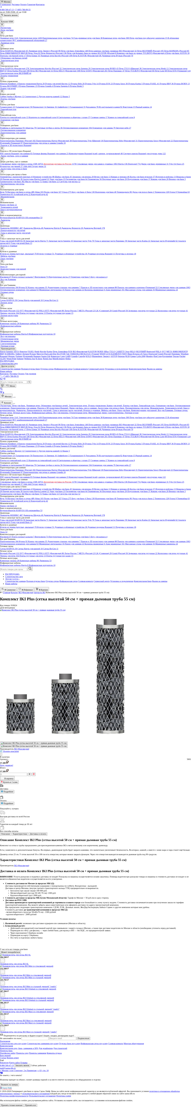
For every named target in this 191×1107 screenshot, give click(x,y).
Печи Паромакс (116, 71)
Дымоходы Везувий (94, 228)
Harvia (122, 164)
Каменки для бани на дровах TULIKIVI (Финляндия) (141, 53)
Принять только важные (11, 1105)
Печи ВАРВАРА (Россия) (176, 51)
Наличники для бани (105, 192)
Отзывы (23, 1062)
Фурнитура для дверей (11, 166)
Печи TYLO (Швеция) (130, 68)
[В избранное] (1, 754)
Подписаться (83, 1038)
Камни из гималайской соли (121, 117)
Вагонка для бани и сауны (20, 192)
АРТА (57, 164)
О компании (5, 4)
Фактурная (129, 107)
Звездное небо (123, 128)
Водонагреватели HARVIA (13, 217)
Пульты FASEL (151, 84)
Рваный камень (144, 107)
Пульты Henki (77, 86)
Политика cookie (63, 1096)
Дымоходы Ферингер (72, 228)
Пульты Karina (135, 84)
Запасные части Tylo (83, 241)
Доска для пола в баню (143, 192)
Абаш (39, 192)
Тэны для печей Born (21, 243)
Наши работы (11, 584)
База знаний (5, 1055)
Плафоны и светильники (12, 128)
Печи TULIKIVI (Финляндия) (139, 71)
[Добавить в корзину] (2, 961)
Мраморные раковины (166, 290)
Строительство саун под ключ (13, 1043)
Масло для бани (33, 181)
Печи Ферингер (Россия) (53, 53)
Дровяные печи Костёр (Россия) (56, 56)
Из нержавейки (34, 217)
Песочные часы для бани (114, 179)
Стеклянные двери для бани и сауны (18, 164)
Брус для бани (79, 192)
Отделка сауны (52, 581)
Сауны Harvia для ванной (30, 300)
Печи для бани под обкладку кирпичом (148, 38)
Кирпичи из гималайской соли (43, 117)
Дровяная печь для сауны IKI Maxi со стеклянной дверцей (26, 1020)
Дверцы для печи (9, 313)
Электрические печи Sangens (76, 68)
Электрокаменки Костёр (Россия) (45, 68)
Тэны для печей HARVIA (12, 241)
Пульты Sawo (120, 84)
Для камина (91, 107)
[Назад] (1, 592)
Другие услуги (12, 579)
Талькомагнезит (23, 107)
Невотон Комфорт (9, 84)
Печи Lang (161, 71)
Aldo (27, 166)
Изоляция (5, 277)
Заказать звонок (10, 15)
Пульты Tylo (91, 84)
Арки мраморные (115, 290)
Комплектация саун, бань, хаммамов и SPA (19, 1048)
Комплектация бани (143, 581)
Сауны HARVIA (8, 300)
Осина (173, 192)
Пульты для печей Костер (57, 84)
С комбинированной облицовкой (31, 40)
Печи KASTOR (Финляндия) (87, 56)
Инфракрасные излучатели (42, 334)
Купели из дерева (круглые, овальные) (18, 254)
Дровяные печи (9, 38)
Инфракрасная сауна (68, 581)
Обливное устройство (43, 177)
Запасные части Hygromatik (164, 241)
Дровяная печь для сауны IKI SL (14, 964)
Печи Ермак (33, 56)
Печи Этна (34, 53)
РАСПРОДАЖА (12, 574)
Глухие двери (39, 166)
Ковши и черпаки (120, 177)
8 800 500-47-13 (7, 10)
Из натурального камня (110, 107)
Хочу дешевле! (6, 765)
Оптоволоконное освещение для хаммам (19, 290)
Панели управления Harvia (31, 84)
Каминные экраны (9, 323)
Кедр (3, 192)
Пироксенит (39, 107)
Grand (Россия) (120, 311)
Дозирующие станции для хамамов (64, 287)
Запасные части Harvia (37, 241)
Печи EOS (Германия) (178, 71)
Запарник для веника (83, 177)
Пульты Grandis (45, 86)
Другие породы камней (50, 96)
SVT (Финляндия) (29, 311)
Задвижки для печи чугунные (142, 311)
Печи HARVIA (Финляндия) (14, 51)
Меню (12, 386)
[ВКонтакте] (1, 1073)
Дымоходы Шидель (33, 228)
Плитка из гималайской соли (14, 117)
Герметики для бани (80, 277)
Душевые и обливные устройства (71, 254)
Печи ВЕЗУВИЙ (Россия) (150, 51)
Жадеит (19, 96)
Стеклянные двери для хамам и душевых (97, 164)
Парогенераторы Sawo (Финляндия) (155, 141)
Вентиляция (41, 277)
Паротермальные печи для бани (57, 38)
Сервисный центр (102, 581)
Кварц (66, 96)
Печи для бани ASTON (177, 53)
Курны (23, 287)
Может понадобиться (10, 952)
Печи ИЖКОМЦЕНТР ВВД (14, 53)
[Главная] (2, 386)
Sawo (180, 164)
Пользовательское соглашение (42, 1096)
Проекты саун (22, 1053)
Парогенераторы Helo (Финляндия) (121, 141)
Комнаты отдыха (54, 1053)
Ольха (66, 192)
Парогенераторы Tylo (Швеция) (87, 141)
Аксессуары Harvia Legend (36, 179)
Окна (3, 267)
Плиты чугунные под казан (59, 313)
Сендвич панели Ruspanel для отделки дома (144, 153)
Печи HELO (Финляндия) (66, 71)
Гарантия (31, 4)
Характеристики (20, 834)
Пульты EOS (106, 84)
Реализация (5, 1041)
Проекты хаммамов (37, 1053)
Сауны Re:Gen (50, 300)
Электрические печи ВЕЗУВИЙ (15, 73)
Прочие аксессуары (12, 179)
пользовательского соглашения (36, 1093)
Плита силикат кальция (23, 277)
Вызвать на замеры (9, 1085)
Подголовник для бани (138, 179)
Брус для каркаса (99, 277)
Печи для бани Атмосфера (74, 51)
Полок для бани (53, 192)
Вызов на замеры (159, 581)
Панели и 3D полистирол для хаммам (99, 287)
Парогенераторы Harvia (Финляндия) (54, 141)
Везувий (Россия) (9, 311)
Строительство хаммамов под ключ (42, 1043)
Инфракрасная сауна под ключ (94, 1043)
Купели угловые (45, 254)
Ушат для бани (57, 179)
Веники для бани (177, 179)
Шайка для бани (63, 177)
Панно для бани (8, 205)
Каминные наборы (29, 323)
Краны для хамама (37, 287)
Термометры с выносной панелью (16, 177)
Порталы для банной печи (13, 56)
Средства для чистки (69, 181)
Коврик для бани (159, 179)
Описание (5, 834)
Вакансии (4, 1062)
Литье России (71, 311)
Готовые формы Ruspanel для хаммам (50, 153)
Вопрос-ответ (13, 1058)
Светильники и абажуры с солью (74, 117)
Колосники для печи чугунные (173, 311)
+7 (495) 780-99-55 (22, 10)
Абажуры (30, 128)
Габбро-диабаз (7, 96)
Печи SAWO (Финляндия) (94, 71)
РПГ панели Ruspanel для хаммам (16, 153)
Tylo (172, 164)
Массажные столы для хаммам (140, 290)
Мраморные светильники (51, 290)
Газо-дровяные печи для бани (88, 38)
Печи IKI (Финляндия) (41, 71)
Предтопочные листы (59, 277)
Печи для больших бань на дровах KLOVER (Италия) (91, 53)
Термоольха (6, 194)
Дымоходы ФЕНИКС (11, 228)
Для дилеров (30, 374)
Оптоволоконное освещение (77, 128)
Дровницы (45, 323)
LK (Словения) (104, 311)
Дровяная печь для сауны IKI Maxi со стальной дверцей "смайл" (28, 1032)
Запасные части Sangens (61, 241)
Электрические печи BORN (104, 68)
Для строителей (60, 1048)
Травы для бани (50, 181)
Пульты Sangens (61, 86)
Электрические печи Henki (155, 68)
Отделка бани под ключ (69, 1043)
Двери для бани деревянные (155, 164)
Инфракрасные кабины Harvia (14, 334)
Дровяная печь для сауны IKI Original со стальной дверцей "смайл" (30, 1009)
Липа (90, 192)
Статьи (3, 1058)
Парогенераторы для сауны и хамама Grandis (44, 143)
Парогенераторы (9, 287)
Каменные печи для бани (116, 38)
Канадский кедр (39, 194)
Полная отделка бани (35, 581)
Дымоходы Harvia (52, 228)
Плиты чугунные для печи (32, 313)
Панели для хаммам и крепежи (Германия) (137, 287)
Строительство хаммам (15, 581)
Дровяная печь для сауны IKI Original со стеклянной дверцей (27, 998)
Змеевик (52, 107)
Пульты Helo (77, 84)
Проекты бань (6, 1051)
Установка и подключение (121, 581)
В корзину (9, 778)
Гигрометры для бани (76, 179)
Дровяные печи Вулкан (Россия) (117, 56)
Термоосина (162, 192)
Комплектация (6, 1046)
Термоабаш (183, 192)
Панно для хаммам (74, 290)
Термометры (95, 179)
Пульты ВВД (166, 84)
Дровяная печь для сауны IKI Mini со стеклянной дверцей (25, 975)
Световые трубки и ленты (49, 128)
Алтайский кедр (22, 194)
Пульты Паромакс (28, 86)
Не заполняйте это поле (11, 1038)
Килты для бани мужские (142, 177)
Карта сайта (14, 1062)
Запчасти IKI (39, 592)
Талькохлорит (7, 107)
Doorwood (134, 164)
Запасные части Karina (139, 241)
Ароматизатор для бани (12, 181)
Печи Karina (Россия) (18, 71)
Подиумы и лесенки (126, 254)
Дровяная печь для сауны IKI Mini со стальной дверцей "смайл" (28, 986)
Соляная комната (85, 581)
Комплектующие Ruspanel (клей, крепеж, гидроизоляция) (96, 153)
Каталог (7, 403)
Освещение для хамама (103, 128)
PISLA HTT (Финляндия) (51, 311)
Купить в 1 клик (10, 782)
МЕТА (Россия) (87, 311)
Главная (6, 592)
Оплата (23, 4)
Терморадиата (124, 192)
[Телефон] (1, 389)
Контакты (40, 4)
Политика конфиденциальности (14, 1096)
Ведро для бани (102, 177)
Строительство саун (14, 576)
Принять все (30, 1105)
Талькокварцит (77, 107)
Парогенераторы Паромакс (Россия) (18, 141)
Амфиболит (63, 107)
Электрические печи (30, 38)
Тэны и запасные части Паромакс (111, 241)
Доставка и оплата (38, 834)
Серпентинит (31, 96)
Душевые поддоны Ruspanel (101, 254)
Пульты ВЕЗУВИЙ (9, 86)
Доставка (15, 4)
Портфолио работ (8, 1053)
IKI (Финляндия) (25, 592)
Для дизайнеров (46, 1048)
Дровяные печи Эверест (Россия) (44, 51)
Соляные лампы (99, 117)
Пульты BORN (182, 84)
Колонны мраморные (95, 290)
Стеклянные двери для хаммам (174, 287)
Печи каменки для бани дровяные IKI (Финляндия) (112, 51)
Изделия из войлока (166, 177)
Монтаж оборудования (134, 1043)
